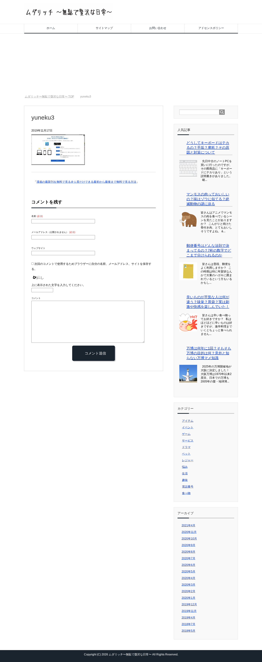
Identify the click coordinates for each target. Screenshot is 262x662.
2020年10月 (189, 538)
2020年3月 (188, 584)
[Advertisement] (131, 64)
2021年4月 (188, 525)
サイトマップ (104, 28)
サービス (187, 440)
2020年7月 (188, 558)
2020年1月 (188, 597)
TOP (49, 96)
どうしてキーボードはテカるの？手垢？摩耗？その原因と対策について (207, 147)
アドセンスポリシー (211, 28)
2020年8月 (188, 551)
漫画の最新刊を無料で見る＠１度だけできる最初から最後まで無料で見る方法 (86, 181)
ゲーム (186, 433)
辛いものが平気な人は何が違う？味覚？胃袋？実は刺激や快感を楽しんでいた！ (207, 302)
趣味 (185, 480)
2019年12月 (189, 604)
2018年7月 (188, 624)
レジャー (187, 460)
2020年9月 (188, 545)
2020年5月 (188, 571)
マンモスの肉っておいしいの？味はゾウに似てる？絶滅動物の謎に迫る (207, 199)
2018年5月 (188, 630)
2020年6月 (188, 564)
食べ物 (186, 493)
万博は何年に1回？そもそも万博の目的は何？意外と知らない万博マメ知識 (208, 353)
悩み (185, 466)
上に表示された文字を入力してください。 (58, 285)
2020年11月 (189, 532)
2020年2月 (188, 591)
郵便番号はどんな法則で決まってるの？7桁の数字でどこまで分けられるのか (208, 250)
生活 (185, 473)
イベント (187, 427)
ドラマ (186, 447)
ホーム (51, 28)
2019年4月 (188, 617)
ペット (186, 453)
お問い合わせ (157, 28)
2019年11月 (189, 611)
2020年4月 (188, 578)
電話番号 (187, 486)
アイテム (187, 420)
